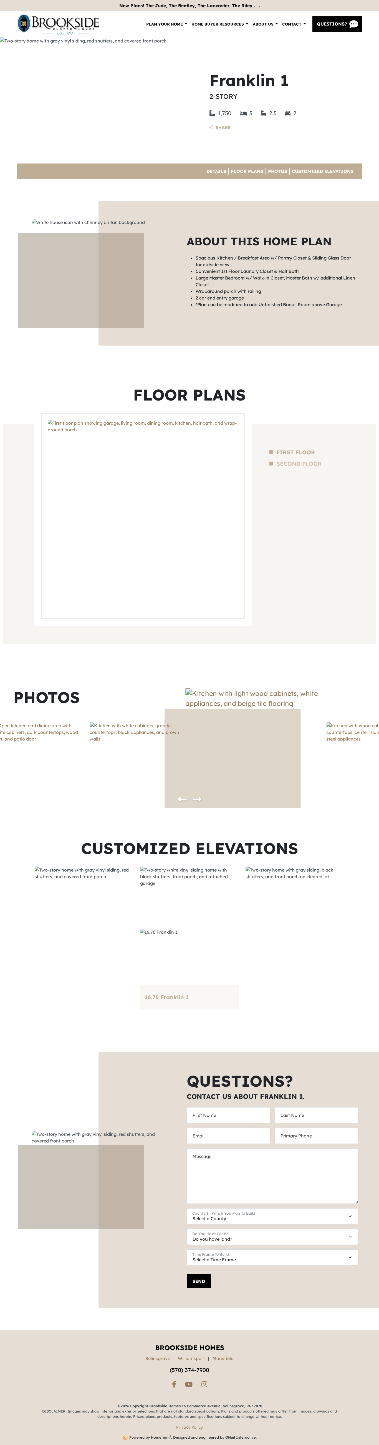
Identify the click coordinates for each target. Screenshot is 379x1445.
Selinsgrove (157, 1358)
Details (216, 171)
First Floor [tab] (295, 452)
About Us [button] (264, 24)
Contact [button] (292, 24)
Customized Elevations (322, 171)
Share (223, 127)
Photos (277, 171)
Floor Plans (247, 171)
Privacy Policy (189, 1427)
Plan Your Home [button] (165, 24)
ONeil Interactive (240, 1437)
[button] (182, 799)
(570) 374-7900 (189, 1369)
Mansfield (223, 1358)
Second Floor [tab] (299, 464)
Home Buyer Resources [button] (218, 24)
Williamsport (191, 1358)
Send (199, 1281)
